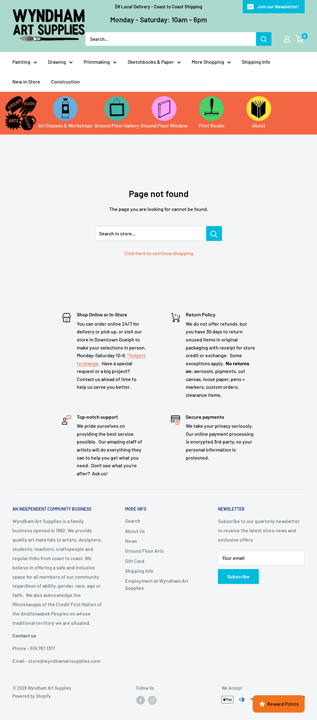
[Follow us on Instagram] (152, 700)
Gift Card (134, 561)
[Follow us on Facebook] (140, 700)
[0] (299, 39)
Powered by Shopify (31, 696)
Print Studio (211, 125)
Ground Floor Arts (144, 551)
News (131, 541)
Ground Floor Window (164, 125)
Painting (21, 62)
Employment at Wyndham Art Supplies (157, 584)
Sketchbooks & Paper (151, 62)
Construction (65, 81)
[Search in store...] (214, 233)
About (258, 125)
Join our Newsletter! (278, 6)
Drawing (57, 62)
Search (132, 521)
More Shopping (208, 62)
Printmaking (97, 62)
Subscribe (238, 576)
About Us (135, 531)
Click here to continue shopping (158, 253)
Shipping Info (256, 62)
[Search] (263, 39)
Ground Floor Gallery (116, 125)
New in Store (26, 81)
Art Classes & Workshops (65, 125)
